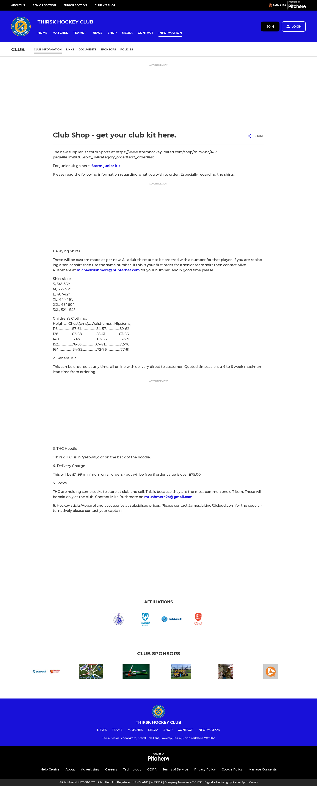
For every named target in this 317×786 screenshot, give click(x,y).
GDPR (152, 769)
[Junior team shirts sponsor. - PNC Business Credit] (270, 672)
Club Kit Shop (105, 5)
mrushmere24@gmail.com (168, 497)
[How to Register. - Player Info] (136, 672)
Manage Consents (263, 769)
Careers (111, 769)
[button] (42, 33)
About (70, 769)
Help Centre (50, 769)
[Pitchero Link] (297, 7)
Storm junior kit (105, 166)
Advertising (90, 769)
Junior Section (75, 5)
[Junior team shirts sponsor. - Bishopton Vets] (181, 672)
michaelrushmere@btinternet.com (108, 270)
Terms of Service (175, 769)
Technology (132, 769)
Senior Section (44, 5)
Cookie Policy (232, 769)
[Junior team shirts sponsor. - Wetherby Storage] (226, 672)
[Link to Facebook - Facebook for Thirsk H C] (91, 672)
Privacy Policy (205, 769)
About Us (18, 5)
